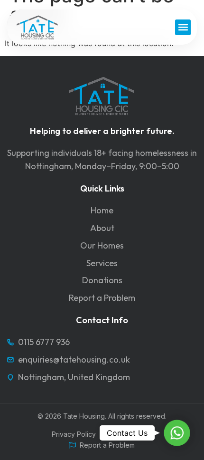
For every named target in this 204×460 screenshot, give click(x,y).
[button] (183, 27)
